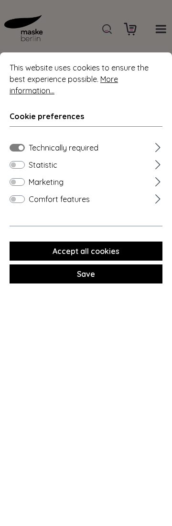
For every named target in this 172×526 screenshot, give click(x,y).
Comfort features (59, 199)
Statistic (43, 165)
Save (86, 274)
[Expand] (157, 146)
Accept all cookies (86, 251)
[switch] (17, 165)
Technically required (63, 147)
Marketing (46, 182)
